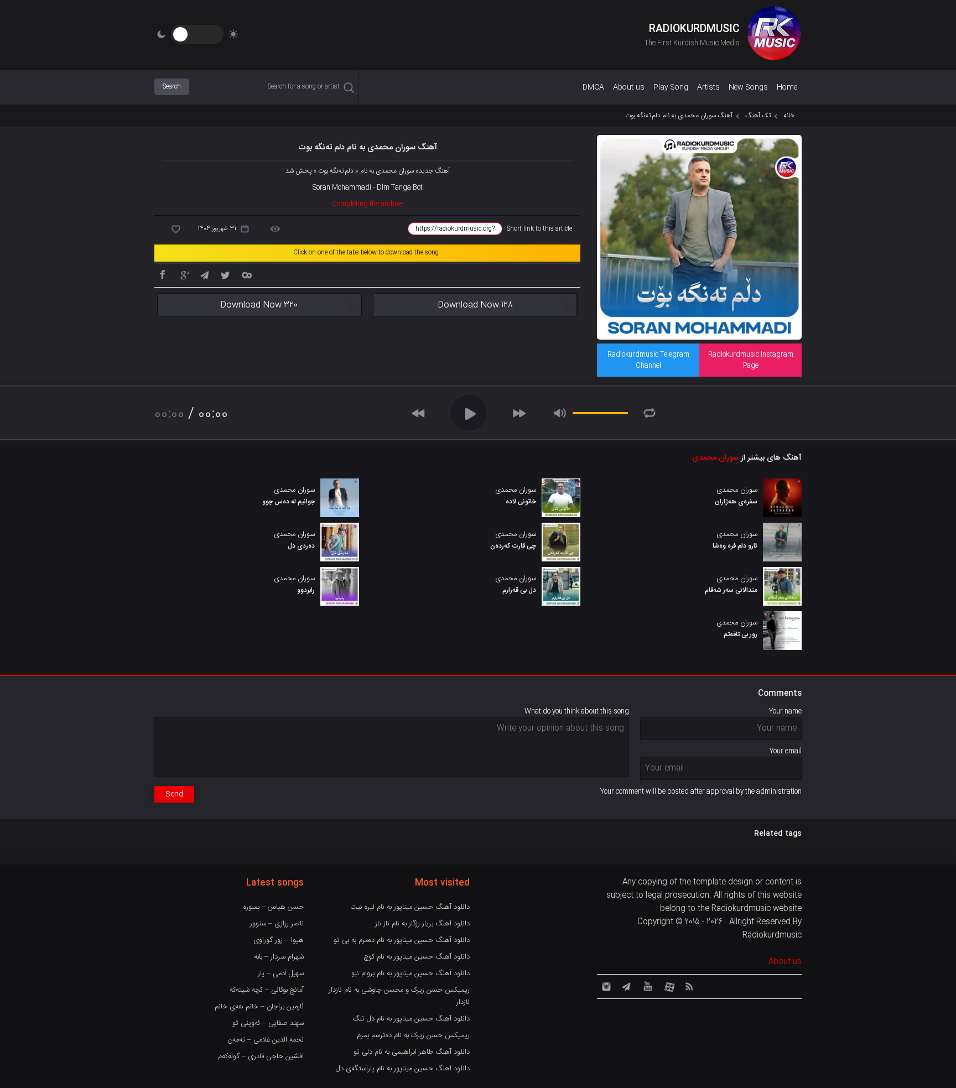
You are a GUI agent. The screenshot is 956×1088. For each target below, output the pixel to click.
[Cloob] (246, 274)
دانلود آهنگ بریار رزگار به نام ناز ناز (422, 924)
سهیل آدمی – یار (281, 973)
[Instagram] (604, 985)
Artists (708, 87)
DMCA (593, 87)
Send (174, 794)
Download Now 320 (259, 305)
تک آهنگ (758, 115)
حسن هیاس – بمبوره (273, 907)
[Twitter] (225, 274)
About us (629, 87)
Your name (785, 711)
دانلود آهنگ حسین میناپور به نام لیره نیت (410, 907)
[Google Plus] (183, 274)
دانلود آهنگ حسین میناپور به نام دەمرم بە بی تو (402, 940)
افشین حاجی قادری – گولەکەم (261, 1056)
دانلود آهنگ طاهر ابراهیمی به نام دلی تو (412, 1052)
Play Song (670, 87)
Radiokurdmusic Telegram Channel (648, 360)
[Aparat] (668, 985)
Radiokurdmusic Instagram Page (750, 360)
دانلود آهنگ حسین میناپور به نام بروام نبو (410, 973)
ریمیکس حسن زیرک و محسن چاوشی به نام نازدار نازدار (399, 996)
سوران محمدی (715, 458)
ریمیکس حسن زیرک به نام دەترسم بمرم (413, 1035)
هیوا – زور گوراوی (278, 940)
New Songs (748, 87)
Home (787, 87)
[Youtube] (646, 985)
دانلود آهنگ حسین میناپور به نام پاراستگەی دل (403, 1069)
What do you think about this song (576, 711)
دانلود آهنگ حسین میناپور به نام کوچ (416, 957)
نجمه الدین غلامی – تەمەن (265, 1040)
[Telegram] (204, 274)
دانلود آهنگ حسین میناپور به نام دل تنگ (411, 1019)
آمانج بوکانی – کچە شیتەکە (267, 990)
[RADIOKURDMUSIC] (774, 35)
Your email (786, 751)
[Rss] (689, 985)
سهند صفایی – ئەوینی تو (268, 1023)
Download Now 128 (475, 305)
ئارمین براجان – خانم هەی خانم (259, 1007)
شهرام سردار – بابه (279, 957)
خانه (788, 115)
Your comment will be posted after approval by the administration (701, 791)
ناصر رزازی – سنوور (277, 924)
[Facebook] (162, 274)
